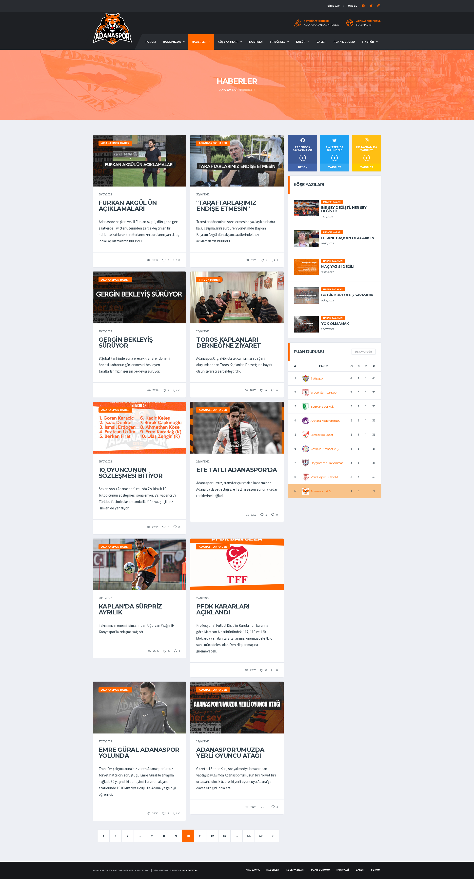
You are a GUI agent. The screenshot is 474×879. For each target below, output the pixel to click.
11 (200, 836)
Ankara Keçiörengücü (325, 420)
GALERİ (321, 41)
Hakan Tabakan (333, 261)
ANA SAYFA (253, 869)
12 (212, 836)
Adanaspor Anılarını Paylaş (321, 25)
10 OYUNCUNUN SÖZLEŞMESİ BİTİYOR (130, 472)
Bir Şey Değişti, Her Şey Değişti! (344, 209)
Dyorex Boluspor (322, 435)
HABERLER (199, 41)
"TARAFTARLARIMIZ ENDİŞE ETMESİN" (226, 205)
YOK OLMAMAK (335, 323)
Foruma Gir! (364, 25)
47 (261, 836)
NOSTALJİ (255, 41)
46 (249, 836)
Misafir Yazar (332, 202)
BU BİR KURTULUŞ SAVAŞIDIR (347, 295)
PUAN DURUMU (344, 41)
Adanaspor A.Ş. (321, 491)
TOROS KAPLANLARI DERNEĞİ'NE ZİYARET (228, 342)
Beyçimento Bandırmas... (328, 463)
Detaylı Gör (363, 351)
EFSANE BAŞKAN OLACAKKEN (347, 238)
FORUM (150, 41)
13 (224, 836)
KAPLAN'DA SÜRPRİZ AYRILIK (130, 609)
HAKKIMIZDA (172, 41)
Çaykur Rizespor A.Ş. (325, 449)
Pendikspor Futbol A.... (326, 477)
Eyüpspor (317, 378)
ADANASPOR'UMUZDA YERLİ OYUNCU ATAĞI (230, 752)
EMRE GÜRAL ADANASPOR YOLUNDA (139, 752)
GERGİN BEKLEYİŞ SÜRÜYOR (126, 342)
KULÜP (300, 41)
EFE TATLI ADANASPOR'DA (236, 469)
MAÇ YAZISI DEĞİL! (337, 266)
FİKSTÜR (368, 41)
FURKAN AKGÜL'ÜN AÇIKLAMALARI (128, 205)
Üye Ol (352, 5)
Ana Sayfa (227, 89)
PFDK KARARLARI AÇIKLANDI (223, 609)
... (140, 836)
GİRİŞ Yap (333, 5)
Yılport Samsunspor (324, 392)
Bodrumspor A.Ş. (322, 406)
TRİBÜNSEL (277, 41)
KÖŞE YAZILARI (228, 41)
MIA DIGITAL (190, 870)
